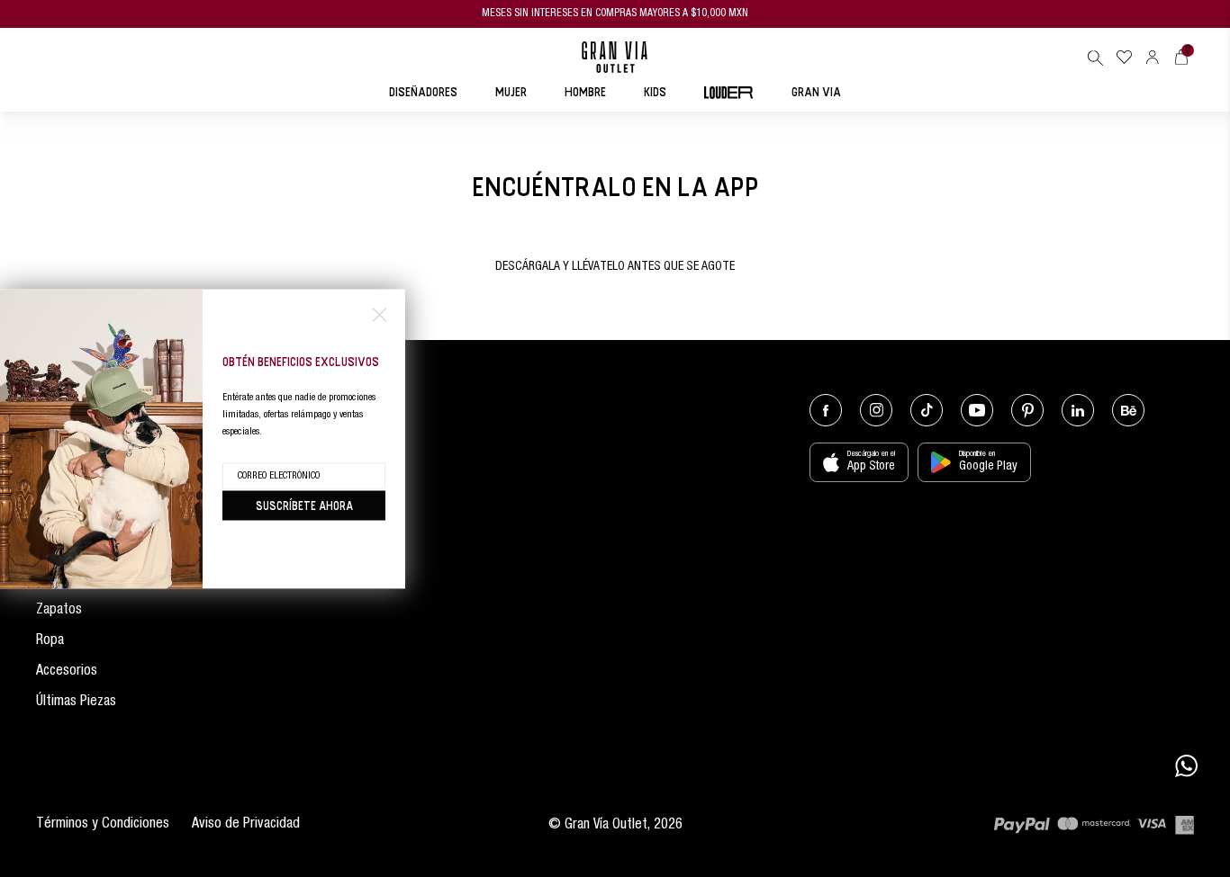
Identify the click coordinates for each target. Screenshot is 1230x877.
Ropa (50, 641)
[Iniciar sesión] (1153, 57)
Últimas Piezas (76, 702)
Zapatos (59, 611)
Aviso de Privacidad (246, 825)
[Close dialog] (379, 314)
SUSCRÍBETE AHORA (304, 504)
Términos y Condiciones (102, 825)
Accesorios (66, 672)
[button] (1095, 58)
